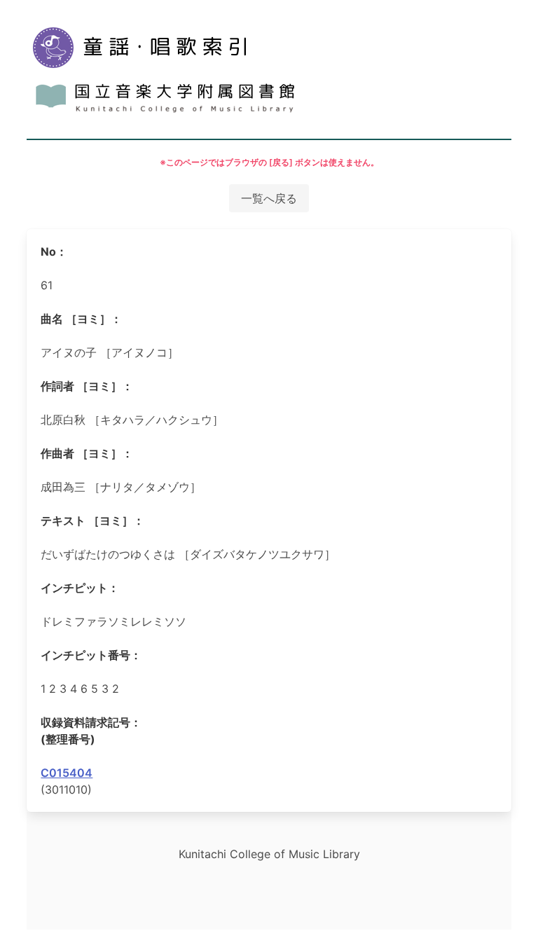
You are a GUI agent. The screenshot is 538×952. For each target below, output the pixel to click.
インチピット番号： (91, 655)
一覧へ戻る (269, 198)
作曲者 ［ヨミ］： (87, 453)
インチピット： (80, 588)
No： (54, 251)
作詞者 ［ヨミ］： (87, 386)
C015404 (66, 773)
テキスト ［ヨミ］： (92, 520)
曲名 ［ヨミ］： (81, 319)
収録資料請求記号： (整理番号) (91, 730)
